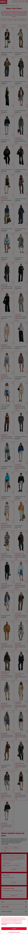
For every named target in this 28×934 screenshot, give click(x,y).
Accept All (14, 928)
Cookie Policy (4, 924)
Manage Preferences (5, 923)
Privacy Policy (18, 923)
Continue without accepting (14, 932)
